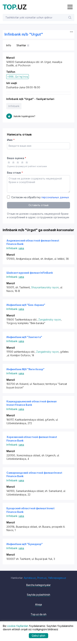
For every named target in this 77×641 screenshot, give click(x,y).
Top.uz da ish (38, 614)
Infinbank (13, 106)
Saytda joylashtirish (38, 594)
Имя (11, 139)
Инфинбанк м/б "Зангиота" (24, 337)
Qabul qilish (38, 635)
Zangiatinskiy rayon (49, 319)
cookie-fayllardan (17, 625)
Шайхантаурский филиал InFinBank (29, 272)
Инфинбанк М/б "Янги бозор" (25, 369)
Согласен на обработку (40, 197)
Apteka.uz (30, 577)
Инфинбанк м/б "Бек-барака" (25, 304)
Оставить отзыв (38, 205)
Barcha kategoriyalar (38, 584)
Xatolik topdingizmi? (24, 116)
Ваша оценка (16, 158)
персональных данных (55, 197)
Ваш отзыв (15, 172)
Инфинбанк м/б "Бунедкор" (24, 544)
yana (21, 248)
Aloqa (38, 604)
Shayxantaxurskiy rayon (45, 287)
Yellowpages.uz (57, 577)
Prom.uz (42, 577)
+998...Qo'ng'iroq (17, 76)
